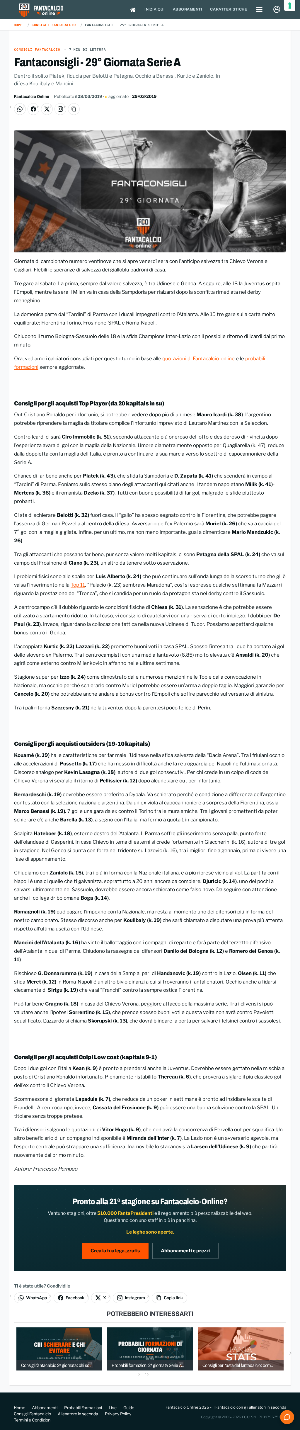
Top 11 (78, 585)
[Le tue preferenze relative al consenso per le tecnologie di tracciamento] (289, 5)
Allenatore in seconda (78, 1413)
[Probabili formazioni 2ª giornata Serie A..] (150, 1348)
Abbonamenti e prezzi (185, 1251)
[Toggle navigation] (259, 9)
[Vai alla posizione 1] (146, 1373)
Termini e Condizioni (32, 1419)
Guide (128, 1407)
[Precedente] (10, 1353)
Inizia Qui (154, 9)
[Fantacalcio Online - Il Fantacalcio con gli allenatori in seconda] (41, 11)
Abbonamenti (187, 9)
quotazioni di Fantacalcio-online (198, 358)
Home (18, 25)
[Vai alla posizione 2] (154, 1373)
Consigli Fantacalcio (54, 25)
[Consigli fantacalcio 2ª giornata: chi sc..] (59, 1348)
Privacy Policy (118, 1413)
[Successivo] (290, 1353)
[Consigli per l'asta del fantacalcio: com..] (241, 1348)
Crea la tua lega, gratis (115, 1251)
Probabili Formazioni (83, 1407)
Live (113, 1407)
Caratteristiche (228, 9)
